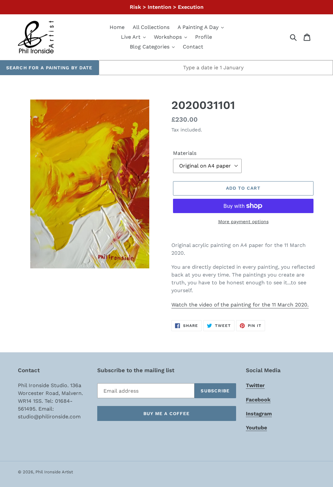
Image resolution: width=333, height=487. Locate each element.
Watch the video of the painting (240, 305)
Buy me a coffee (166, 413)
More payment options (243, 221)
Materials (184, 153)
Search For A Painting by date (49, 67)
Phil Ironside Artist (54, 471)
